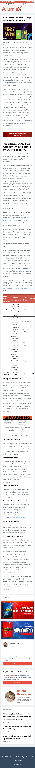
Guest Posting (17, 761)
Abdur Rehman (7, 650)
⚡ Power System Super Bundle (23, 1)
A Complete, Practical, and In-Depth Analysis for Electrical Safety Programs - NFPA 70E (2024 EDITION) (17, 716)
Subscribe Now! (17, 682)
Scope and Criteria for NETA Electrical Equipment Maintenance (17, 737)
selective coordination (17, 518)
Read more (17, 664)
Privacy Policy (17, 764)
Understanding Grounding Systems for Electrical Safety (17, 727)
